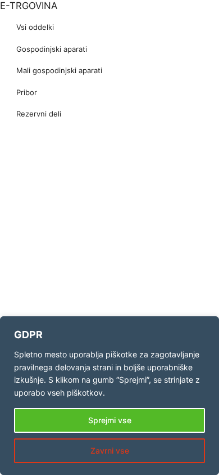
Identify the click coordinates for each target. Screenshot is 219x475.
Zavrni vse (109, 450)
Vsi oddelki (35, 27)
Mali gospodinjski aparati (59, 70)
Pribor (26, 92)
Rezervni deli (38, 113)
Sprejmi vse (109, 420)
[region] (109, 395)
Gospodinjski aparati (51, 48)
